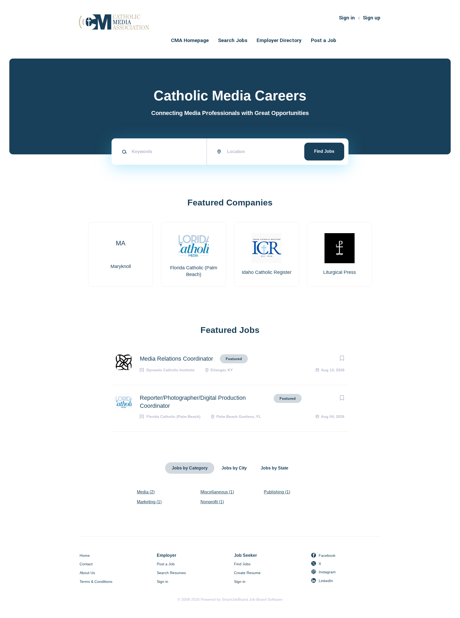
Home (85, 555)
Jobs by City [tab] (234, 468)
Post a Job (323, 40)
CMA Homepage (190, 40)
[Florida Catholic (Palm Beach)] (193, 254)
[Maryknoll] (120, 254)
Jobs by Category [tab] (190, 468)
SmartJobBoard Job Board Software (252, 599)
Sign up (371, 18)
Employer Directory (279, 40)
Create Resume (247, 573)
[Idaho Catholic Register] (266, 254)
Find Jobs (324, 151)
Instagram (327, 572)
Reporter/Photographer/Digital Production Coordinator (193, 401)
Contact (86, 564)
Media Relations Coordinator (176, 358)
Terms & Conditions (96, 581)
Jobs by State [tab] (274, 468)
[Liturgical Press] (339, 254)
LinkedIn (326, 581)
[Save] (341, 358)
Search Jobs (232, 40)
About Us (87, 573)
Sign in (347, 18)
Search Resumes (171, 573)
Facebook (327, 555)
